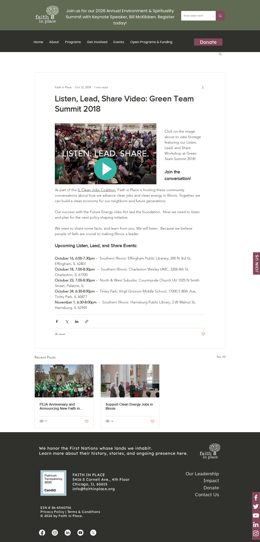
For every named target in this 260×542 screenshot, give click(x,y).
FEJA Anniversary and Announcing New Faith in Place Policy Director (60, 406)
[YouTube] (256, 515)
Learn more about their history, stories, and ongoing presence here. (113, 453)
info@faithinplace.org (94, 488)
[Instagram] (256, 533)
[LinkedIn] (256, 524)
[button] (73, 42)
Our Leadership (202, 474)
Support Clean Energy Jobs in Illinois (129, 406)
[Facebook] (256, 497)
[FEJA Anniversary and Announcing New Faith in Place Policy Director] (64, 380)
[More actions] (202, 87)
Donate (211, 488)
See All (221, 357)
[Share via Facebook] (57, 321)
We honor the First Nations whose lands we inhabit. (95, 448)
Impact (211, 481)
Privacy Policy (52, 512)
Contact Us (207, 495)
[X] (93, 533)
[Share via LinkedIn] (77, 321)
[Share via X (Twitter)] (67, 321)
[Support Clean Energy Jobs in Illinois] (130, 380)
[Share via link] (87, 321)
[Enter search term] (220, 16)
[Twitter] (256, 506)
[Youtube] (80, 533)
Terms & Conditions (83, 512)
